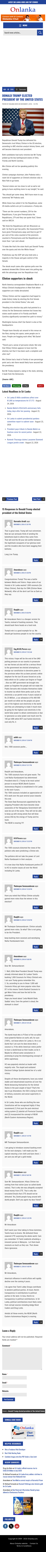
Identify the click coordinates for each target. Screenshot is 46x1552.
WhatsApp (16, 386)
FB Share (6, 386)
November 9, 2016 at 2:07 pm (22, 524)
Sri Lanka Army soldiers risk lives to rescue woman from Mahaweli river (22, 1475)
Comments (22, 89)
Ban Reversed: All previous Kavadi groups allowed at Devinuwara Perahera (21, 1491)
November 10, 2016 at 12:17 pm (23, 765)
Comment (6, 1345)
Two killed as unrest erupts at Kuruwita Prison (28, 1480)
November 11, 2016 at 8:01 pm (22, 1175)
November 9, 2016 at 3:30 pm (22, 573)
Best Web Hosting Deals (13, 1453)
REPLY (40, 386)
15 (16, 89)
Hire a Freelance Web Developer (15, 1449)
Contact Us (34, 1543)
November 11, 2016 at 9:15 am (22, 1023)
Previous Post (12, 499)
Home (5, 1411)
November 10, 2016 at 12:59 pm (23, 920)
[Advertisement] (23, 61)
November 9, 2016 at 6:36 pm (22, 613)
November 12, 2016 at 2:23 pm (22, 1218)
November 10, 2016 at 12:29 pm (23, 889)
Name (5, 1374)
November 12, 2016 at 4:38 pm (22, 1266)
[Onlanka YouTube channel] (16, 1525)
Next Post (36, 499)
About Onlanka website (18, 1543)
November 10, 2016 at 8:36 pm (22, 959)
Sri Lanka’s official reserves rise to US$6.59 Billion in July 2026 (20, 1469)
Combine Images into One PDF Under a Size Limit (21, 1456)
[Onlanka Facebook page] (5, 1525)
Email (4, 1382)
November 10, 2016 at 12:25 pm (23, 841)
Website (5, 1391)
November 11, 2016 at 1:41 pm (22, 1136)
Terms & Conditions (24, 1546)
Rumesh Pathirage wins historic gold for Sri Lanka (23, 1485)
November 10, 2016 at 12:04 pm (23, 740)
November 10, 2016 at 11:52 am (23, 652)
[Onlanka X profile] (11, 1525)
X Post (25, 386)
